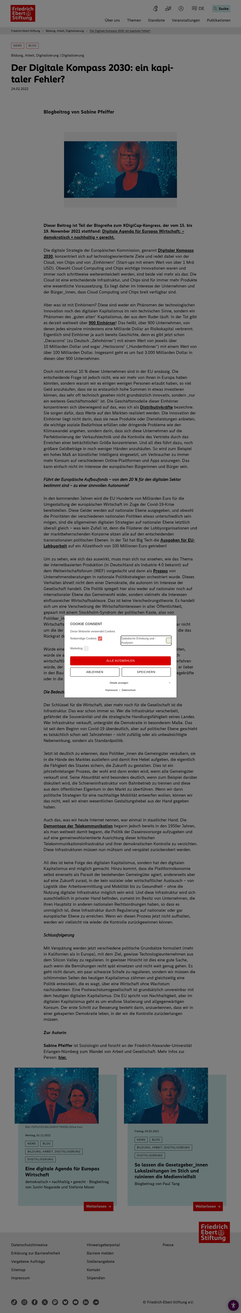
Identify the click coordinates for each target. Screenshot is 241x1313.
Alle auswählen (120, 660)
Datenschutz (129, 690)
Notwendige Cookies (83, 638)
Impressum (111, 690)
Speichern (146, 672)
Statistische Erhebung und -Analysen (138, 640)
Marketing (76, 648)
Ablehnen (94, 672)
